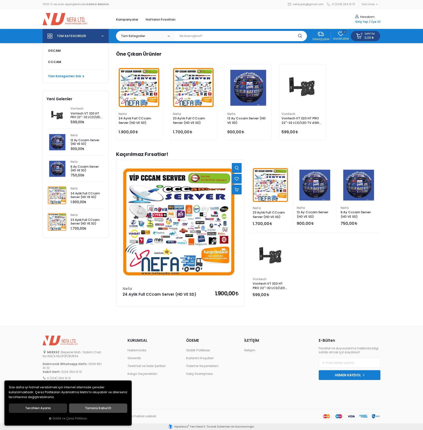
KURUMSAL (137, 340)
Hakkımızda (137, 350)
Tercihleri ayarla (38, 408)
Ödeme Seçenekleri (202, 365)
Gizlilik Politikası (198, 350)
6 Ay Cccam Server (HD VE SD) (356, 214)
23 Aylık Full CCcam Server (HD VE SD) (189, 120)
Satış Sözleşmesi (199, 373)
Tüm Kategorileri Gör (64, 76)
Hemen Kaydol (348, 375)
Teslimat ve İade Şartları (147, 365)
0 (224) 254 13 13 (343, 4)
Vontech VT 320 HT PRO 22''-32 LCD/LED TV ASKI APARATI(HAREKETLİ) (300, 121)
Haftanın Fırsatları (161, 19)
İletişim (249, 350)
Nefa (122, 113)
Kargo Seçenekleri (142, 373)
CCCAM (54, 61)
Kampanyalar (127, 19)
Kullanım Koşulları (200, 358)
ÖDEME (192, 340)
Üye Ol (375, 21)
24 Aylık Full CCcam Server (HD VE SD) (134, 120)
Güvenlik (134, 358)
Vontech (288, 113)
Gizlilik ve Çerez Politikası (69, 418)
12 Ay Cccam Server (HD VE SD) (246, 120)
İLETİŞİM (251, 340)
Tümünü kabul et (98, 408)
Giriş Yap (361, 21)
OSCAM (54, 50)
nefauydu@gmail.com (308, 4)
